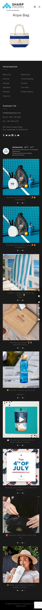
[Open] (21, 177)
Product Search (27, 91)
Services (6, 79)
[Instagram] (37, 193)
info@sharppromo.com (12, 113)
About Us (6, 96)
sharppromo (21, 161)
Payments (6, 87)
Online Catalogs (27, 79)
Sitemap (6, 83)
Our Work (25, 87)
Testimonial (25, 74)
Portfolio (6, 91)
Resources (7, 74)
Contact (24, 83)
